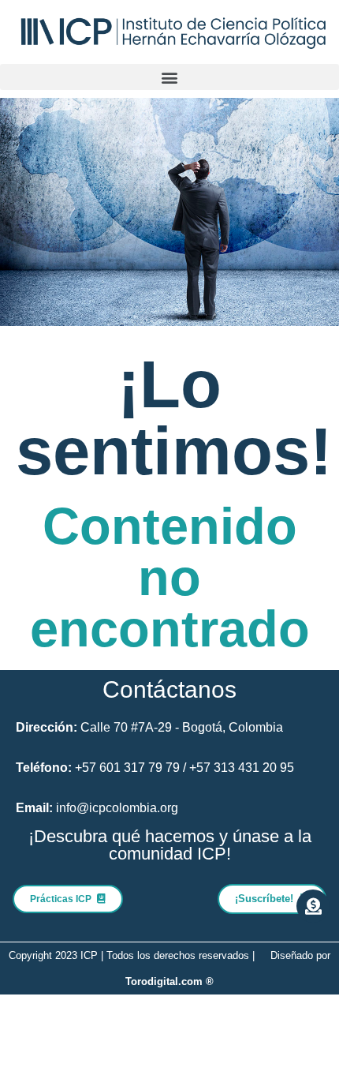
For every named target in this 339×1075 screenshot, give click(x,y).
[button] (169, 77)
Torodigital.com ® (169, 981)
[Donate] (313, 906)
